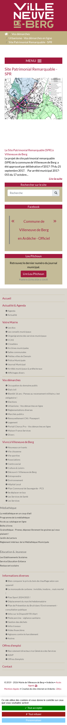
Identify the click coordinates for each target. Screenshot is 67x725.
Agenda (11, 310)
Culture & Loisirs (16, 468)
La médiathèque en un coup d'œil (15, 513)
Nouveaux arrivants (17, 447)
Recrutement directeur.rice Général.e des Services (32, 651)
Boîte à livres (6, 525)
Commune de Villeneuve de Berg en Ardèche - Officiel (34, 229)
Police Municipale (16, 360)
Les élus (11, 327)
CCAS (11, 340)
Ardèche (50, 682)
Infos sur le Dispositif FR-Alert (22, 613)
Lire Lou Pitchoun (33, 274)
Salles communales (17, 352)
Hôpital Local (14, 484)
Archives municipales (18, 348)
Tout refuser (34, 714)
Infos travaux (14, 626)
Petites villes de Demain (19, 356)
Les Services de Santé (18, 496)
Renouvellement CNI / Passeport (23, 418)
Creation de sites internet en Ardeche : (39, 689)
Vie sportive (14, 455)
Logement (12, 422)
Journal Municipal (17, 364)
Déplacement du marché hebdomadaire (27, 601)
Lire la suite (55, 178)
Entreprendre (14, 476)
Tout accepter (34, 708)
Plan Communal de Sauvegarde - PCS (26, 488)
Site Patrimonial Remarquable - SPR (30, 42)
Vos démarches (21, 34)
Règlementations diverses (20, 410)
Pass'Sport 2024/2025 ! (19, 597)
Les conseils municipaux (19, 331)
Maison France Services (19, 430)
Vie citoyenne (14, 451)
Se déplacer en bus (17, 492)
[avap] (33, 98)
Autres (11, 638)
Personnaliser (33, 720)
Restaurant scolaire (9, 565)
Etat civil (12, 389)
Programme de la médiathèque (15, 517)
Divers (11, 434)
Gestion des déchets (17, 622)
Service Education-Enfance (13, 561)
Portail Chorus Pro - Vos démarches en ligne (29, 426)
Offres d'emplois (16, 659)
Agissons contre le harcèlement (23, 634)
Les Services (13, 500)
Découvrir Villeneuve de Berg (22, 472)
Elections (12, 401)
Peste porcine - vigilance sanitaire (24, 618)
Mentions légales (11, 689)
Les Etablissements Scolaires (13, 557)
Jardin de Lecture (8, 538)
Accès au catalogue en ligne (13, 521)
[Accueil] (6, 34)
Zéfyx (58, 689)
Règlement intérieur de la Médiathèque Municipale (24, 542)
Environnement (15, 480)
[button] (56, 193)
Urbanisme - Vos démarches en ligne (30, 38)
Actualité (12, 315)
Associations (14, 459)
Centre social (14, 464)
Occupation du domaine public (23, 385)
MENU (31, 61)
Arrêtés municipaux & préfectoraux (25, 368)
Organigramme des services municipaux (27, 335)
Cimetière (13, 344)
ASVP (11, 655)
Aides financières (16, 630)
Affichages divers (16, 372)
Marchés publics (16, 414)
